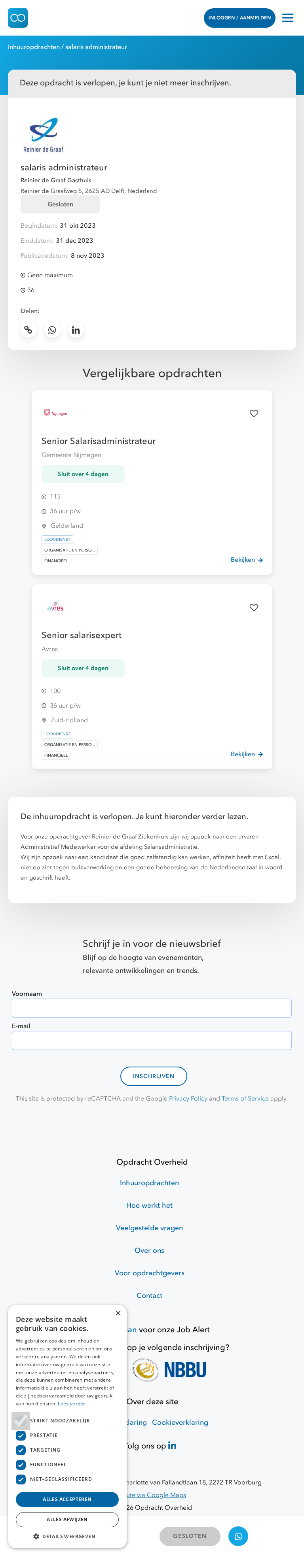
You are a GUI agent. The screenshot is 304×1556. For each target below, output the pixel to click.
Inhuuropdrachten (34, 47)
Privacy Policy (188, 1098)
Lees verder (71, 1403)
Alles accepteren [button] (67, 1499)
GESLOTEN (190, 1536)
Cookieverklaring (180, 1423)
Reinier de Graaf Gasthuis (56, 180)
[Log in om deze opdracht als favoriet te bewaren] (254, 413)
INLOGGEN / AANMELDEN (240, 18)
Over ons (149, 1251)
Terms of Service (245, 1098)
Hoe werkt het (149, 1205)
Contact (149, 1296)
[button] (67, 1536)
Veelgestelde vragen (149, 1228)
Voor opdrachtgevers (149, 1273)
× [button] (118, 1313)
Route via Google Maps (152, 1495)
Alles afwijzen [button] (67, 1519)
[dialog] (67, 1426)
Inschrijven (154, 1076)
